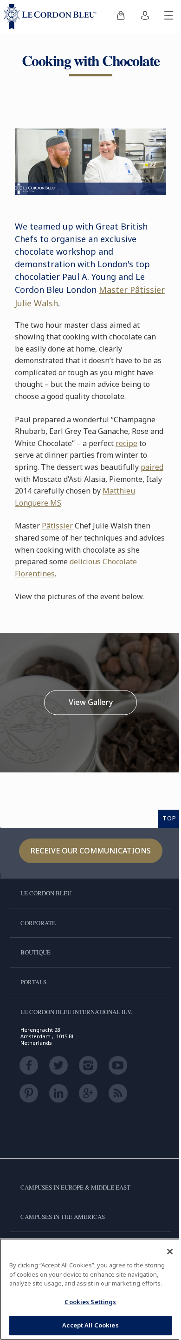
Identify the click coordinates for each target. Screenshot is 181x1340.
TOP (169, 818)
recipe (126, 443)
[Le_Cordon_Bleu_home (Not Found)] (52, 17)
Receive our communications (91, 851)
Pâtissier (57, 526)
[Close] (170, 1251)
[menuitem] (121, 17)
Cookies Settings (90, 1302)
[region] (90, 1289)
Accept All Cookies (90, 1325)
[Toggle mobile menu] (169, 17)
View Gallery (91, 702)
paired (152, 467)
